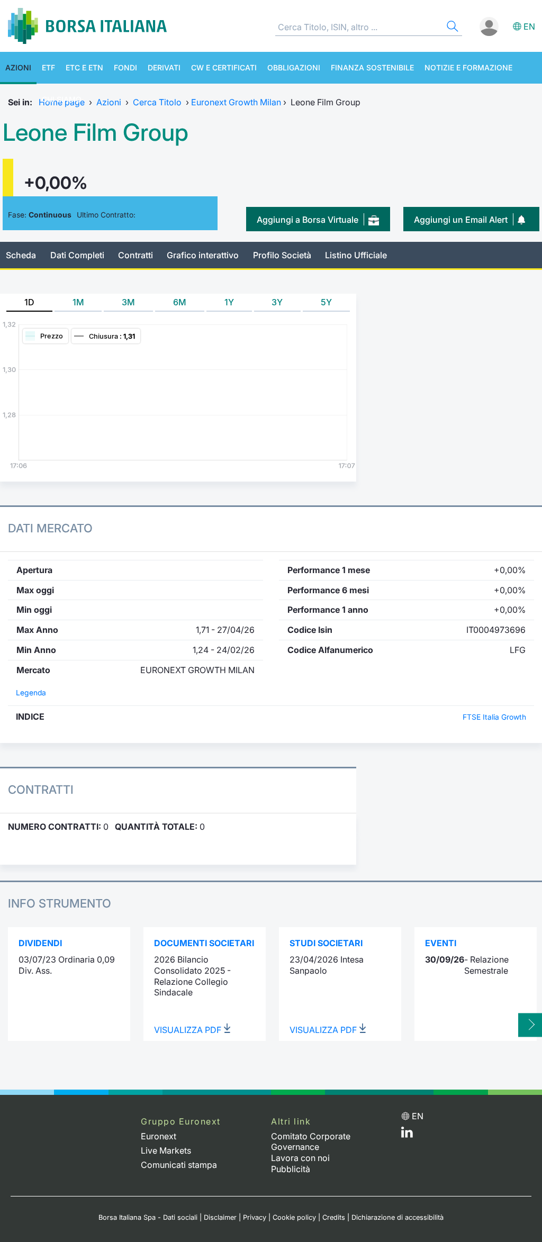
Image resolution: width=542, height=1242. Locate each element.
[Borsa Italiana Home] (87, 26)
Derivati (164, 67)
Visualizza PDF (188, 1030)
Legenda (31, 692)
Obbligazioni (293, 67)
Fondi (125, 67)
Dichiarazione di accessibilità (397, 1217)
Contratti (135, 255)
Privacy (254, 1217)
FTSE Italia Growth (494, 717)
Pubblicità (290, 1169)
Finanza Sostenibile (372, 67)
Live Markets (166, 1150)
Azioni (18, 67)
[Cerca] (451, 28)
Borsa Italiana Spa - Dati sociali (147, 1217)
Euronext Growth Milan (236, 102)
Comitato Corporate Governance (310, 1142)
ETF (48, 67)
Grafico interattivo (203, 255)
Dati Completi (77, 255)
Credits (333, 1217)
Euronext (158, 1136)
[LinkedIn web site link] (407, 1134)
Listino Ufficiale (356, 255)
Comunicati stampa (179, 1164)
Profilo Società (282, 255)
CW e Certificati (224, 67)
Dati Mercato (50, 528)
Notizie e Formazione (468, 67)
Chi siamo (62, 99)
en (529, 26)
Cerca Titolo (157, 102)
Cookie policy (294, 1217)
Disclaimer (220, 1217)
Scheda (21, 255)
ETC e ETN (84, 67)
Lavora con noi (300, 1158)
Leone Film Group (95, 132)
